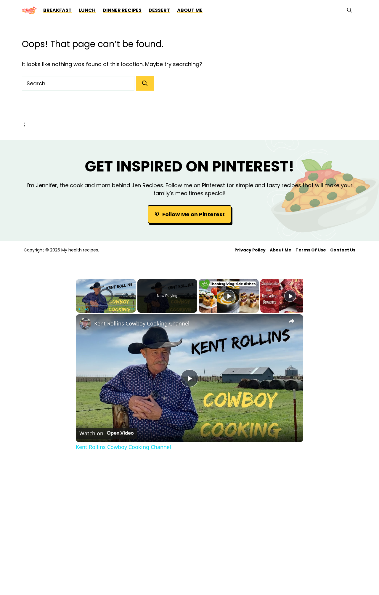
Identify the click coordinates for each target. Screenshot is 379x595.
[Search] (145, 83)
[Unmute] (86, 309)
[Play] (79, 309)
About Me (280, 250)
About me (190, 10)
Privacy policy (250, 250)
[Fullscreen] (132, 309)
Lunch (87, 10)
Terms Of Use (311, 250)
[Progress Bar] (106, 305)
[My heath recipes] (29, 10)
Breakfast (57, 10)
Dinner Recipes (122, 10)
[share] (291, 321)
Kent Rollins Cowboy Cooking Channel (142, 323)
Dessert (159, 10)
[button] (349, 10)
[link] (85, 324)
